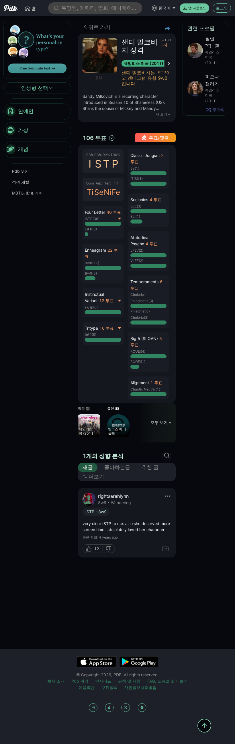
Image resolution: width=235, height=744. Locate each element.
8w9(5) (91, 273)
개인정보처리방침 (140, 687)
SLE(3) (135, 206)
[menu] (37, 130)
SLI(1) (135, 216)
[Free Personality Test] (37, 49)
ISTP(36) (92, 219)
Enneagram (95, 250)
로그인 (222, 7)
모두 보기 (159, 422)
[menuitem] (37, 111)
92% (106, 155)
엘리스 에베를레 (117, 431)
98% (90, 155)
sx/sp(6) (91, 307)
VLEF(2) (136, 261)
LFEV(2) (136, 250)
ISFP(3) (91, 229)
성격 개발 (20, 182)
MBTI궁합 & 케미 (27, 193)
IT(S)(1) (136, 178)
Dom (90, 183)
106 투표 (95, 138)
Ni (107, 192)
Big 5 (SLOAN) (144, 338)
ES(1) (134, 168)
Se (98, 192)
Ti (90, 192)
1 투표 (156, 382)
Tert (107, 183)
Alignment (139, 382)
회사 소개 (55, 681)
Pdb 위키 (20, 171)
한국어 (164, 7)
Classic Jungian (145, 155)
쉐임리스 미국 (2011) (143, 63)
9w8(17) (92, 263)
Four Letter (95, 212)
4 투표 (155, 199)
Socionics (139, 199)
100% (115, 155)
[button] (103, 263)
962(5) (90, 335)
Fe (116, 192)
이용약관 (87, 687)
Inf (116, 183)
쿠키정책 (109, 687)
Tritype (91, 328)
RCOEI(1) (137, 362)
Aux (99, 183)
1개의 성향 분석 (103, 455)
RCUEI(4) (137, 351)
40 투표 (114, 212)
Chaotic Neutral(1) (145, 389)
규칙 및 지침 (129, 681)
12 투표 (106, 300)
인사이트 (103, 681)
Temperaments (144, 281)
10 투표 (106, 328)
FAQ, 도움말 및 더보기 (167, 681)
